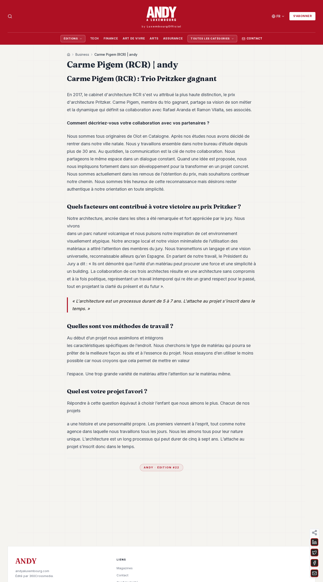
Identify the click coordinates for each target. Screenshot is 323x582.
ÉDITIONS (71, 38)
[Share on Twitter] (314, 552)
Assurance (173, 38)
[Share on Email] (314, 573)
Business (82, 54)
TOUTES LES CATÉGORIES (210, 38)
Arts (154, 38)
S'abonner (302, 16)
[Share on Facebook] (314, 563)
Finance (111, 38)
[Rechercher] (10, 16)
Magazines (125, 568)
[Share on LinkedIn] (314, 542)
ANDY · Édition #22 (161, 467)
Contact (254, 38)
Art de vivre (134, 38)
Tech (94, 38)
